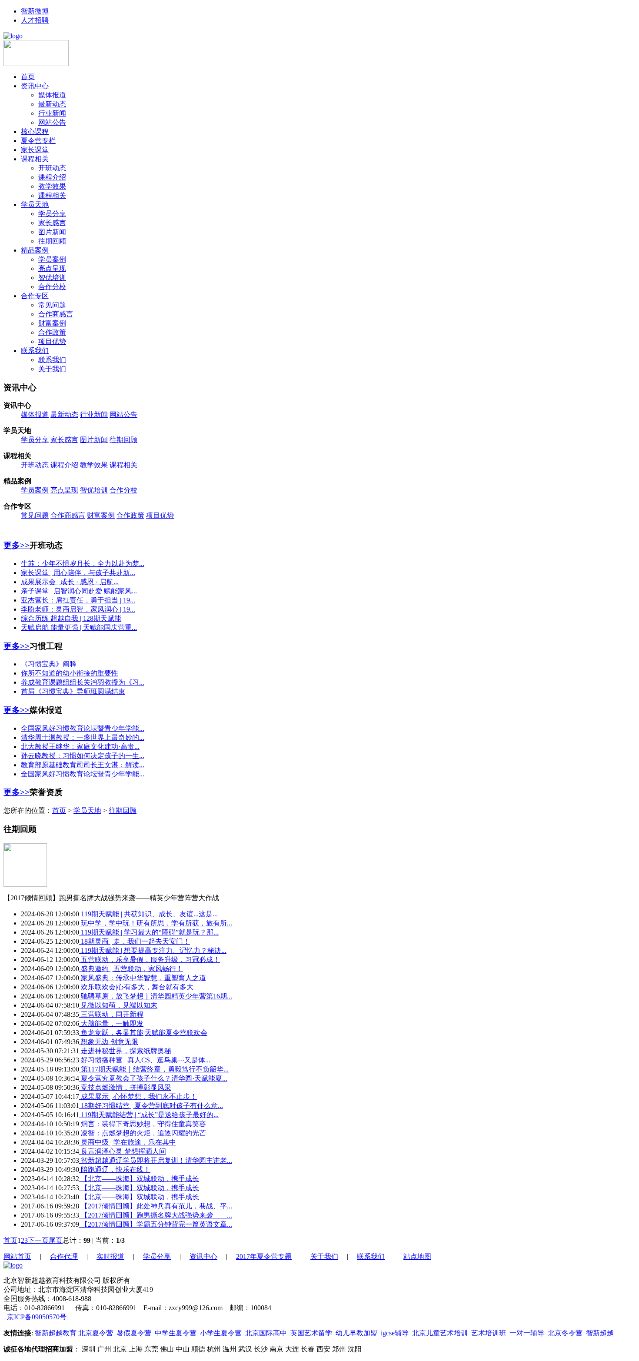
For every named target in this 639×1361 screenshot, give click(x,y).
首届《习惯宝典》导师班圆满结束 (73, 691)
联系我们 (35, 350)
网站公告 (52, 122)
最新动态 (52, 104)
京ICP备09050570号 (37, 1317)
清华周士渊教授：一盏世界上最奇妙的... (82, 737)
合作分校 (52, 286)
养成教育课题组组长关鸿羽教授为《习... (82, 682)
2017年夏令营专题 (264, 1256)
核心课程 (35, 131)
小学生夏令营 (221, 1333)
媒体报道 (52, 95)
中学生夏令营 (175, 1333)
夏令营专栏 (38, 140)
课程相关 (35, 159)
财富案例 (52, 323)
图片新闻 (52, 232)
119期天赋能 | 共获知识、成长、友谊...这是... (148, 914)
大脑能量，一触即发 (111, 1023)
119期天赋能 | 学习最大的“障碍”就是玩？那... (149, 932)
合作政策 (52, 332)
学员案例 (52, 259)
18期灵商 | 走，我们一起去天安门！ (134, 941)
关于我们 (52, 369)
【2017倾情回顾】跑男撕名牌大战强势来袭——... (155, 1215)
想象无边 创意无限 (108, 1041)
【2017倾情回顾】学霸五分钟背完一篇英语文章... (155, 1224)
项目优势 (52, 341)
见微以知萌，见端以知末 (118, 1005)
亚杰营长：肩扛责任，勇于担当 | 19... (78, 600)
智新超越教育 (56, 1333)
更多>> (16, 545)
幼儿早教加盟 (356, 1333)
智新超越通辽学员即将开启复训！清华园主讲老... (155, 1160)
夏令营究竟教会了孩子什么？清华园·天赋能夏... (153, 1078)
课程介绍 (52, 177)
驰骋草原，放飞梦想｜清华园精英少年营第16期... (155, 996)
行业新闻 (52, 113)
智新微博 (35, 11)
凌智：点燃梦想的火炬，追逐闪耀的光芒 (142, 1133)
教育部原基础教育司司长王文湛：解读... (82, 765)
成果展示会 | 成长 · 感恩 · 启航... (70, 582)
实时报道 (110, 1256)
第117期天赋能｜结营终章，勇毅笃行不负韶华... (154, 1069)
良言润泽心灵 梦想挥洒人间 (122, 1151)
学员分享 (52, 213)
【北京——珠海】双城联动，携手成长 (139, 1178)
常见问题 (52, 305)
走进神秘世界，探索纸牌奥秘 (125, 1051)
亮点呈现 (52, 268)
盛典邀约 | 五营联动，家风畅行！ (131, 968)
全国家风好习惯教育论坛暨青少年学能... (82, 728)
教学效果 (52, 186)
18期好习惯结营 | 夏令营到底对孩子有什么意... (151, 1105)
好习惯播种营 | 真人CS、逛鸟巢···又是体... (144, 1060)
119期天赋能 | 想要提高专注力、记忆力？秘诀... (152, 950)
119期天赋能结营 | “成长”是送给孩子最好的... (149, 1114)
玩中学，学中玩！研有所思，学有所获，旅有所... (155, 923)
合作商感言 (55, 314)
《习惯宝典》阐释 (49, 664)
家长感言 (52, 222)
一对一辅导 (526, 1333)
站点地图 (417, 1256)
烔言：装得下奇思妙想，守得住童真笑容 (142, 1124)
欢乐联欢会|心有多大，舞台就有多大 (136, 987)
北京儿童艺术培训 (440, 1333)
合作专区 (35, 295)
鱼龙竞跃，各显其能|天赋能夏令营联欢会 (143, 1032)
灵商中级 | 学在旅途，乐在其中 (127, 1142)
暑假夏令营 (133, 1333)
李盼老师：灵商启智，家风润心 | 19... (78, 609)
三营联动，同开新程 (111, 1014)
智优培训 (52, 277)
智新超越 (600, 1333)
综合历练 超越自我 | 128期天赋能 (71, 618)
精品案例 (35, 250)
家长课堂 (35, 149)
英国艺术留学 (311, 1333)
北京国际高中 (266, 1333)
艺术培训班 (488, 1333)
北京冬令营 (565, 1333)
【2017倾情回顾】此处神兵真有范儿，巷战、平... (155, 1206)
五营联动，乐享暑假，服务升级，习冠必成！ (149, 959)
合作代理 (64, 1256)
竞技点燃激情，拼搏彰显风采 (125, 1087)
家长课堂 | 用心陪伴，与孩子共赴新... (78, 572)
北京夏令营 (95, 1333)
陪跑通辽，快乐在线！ (114, 1169)
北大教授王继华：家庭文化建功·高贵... (80, 746)
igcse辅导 (395, 1333)
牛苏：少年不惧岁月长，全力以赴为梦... (82, 563)
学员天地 (35, 204)
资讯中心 (35, 86)
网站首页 (17, 1256)
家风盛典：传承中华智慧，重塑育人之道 (142, 978)
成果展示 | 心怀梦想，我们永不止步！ (138, 1096)
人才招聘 (35, 20)
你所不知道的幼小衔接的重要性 (69, 673)
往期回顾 (52, 241)
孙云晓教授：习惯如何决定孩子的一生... (82, 755)
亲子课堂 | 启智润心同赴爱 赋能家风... (79, 591)
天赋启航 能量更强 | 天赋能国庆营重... (79, 627)
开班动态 (52, 168)
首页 (28, 76)
